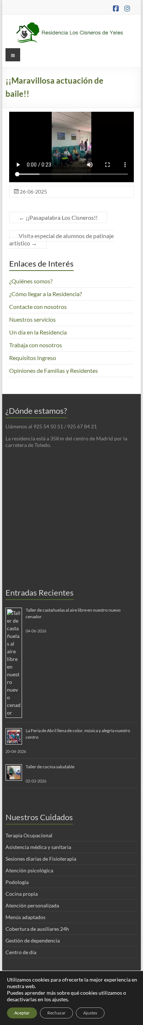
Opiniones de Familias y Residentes (53, 370)
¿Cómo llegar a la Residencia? (45, 293)
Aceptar (22, 1013)
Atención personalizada (32, 905)
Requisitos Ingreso (32, 357)
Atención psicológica (29, 870)
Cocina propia (22, 894)
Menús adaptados (25, 917)
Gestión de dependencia (33, 940)
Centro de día (21, 952)
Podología (17, 882)
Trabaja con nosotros (35, 344)
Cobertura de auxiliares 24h (37, 929)
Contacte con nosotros (38, 306)
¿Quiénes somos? (30, 281)
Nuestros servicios (32, 319)
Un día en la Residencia (38, 332)
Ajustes (90, 1013)
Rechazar (56, 1013)
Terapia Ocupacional (29, 835)
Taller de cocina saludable (50, 766)
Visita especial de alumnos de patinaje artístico (61, 239)
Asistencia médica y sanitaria (38, 847)
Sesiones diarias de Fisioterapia (41, 859)
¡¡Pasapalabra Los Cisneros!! (58, 217)
